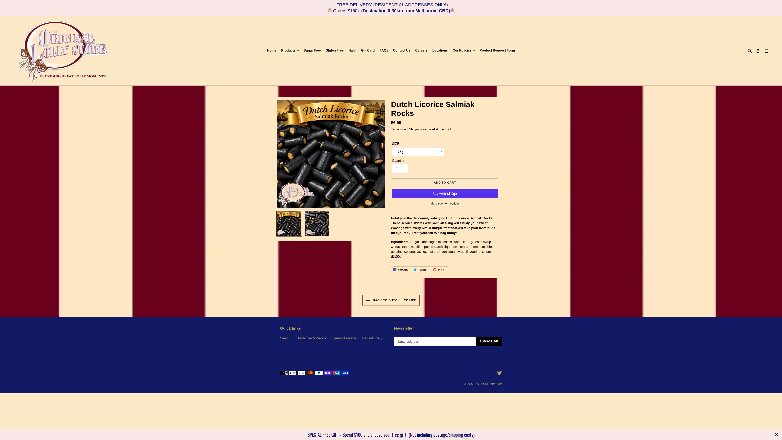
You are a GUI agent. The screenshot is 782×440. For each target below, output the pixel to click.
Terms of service (344, 338)
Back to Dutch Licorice (394, 300)
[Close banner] (776, 434)
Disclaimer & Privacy (312, 338)
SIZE (395, 143)
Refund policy (372, 338)
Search (285, 338)
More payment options (445, 203)
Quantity (398, 160)
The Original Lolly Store (488, 383)
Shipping (415, 129)
